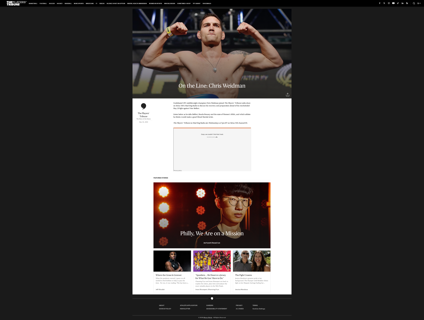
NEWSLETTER (185, 309)
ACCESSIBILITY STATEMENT (216, 309)
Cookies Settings (259, 309)
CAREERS (209, 305)
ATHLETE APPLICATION (188, 305)
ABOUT (161, 305)
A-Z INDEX (240, 309)
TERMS (255, 305)
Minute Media (207, 317)
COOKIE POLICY (165, 309)
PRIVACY (239, 305)
